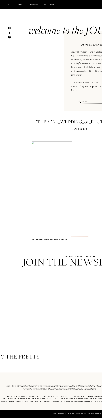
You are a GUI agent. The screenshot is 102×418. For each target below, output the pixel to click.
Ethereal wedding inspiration (50, 239)
